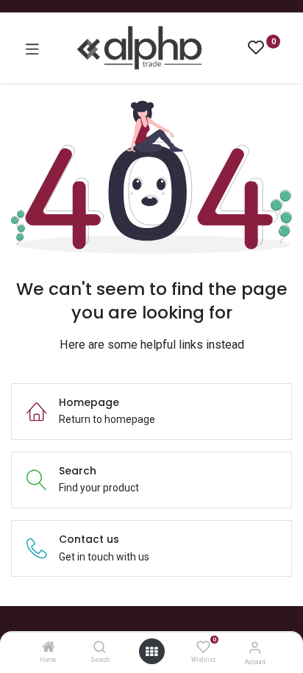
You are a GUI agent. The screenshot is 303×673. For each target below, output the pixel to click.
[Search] (100, 648)
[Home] (48, 648)
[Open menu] (151, 651)
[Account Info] (255, 647)
